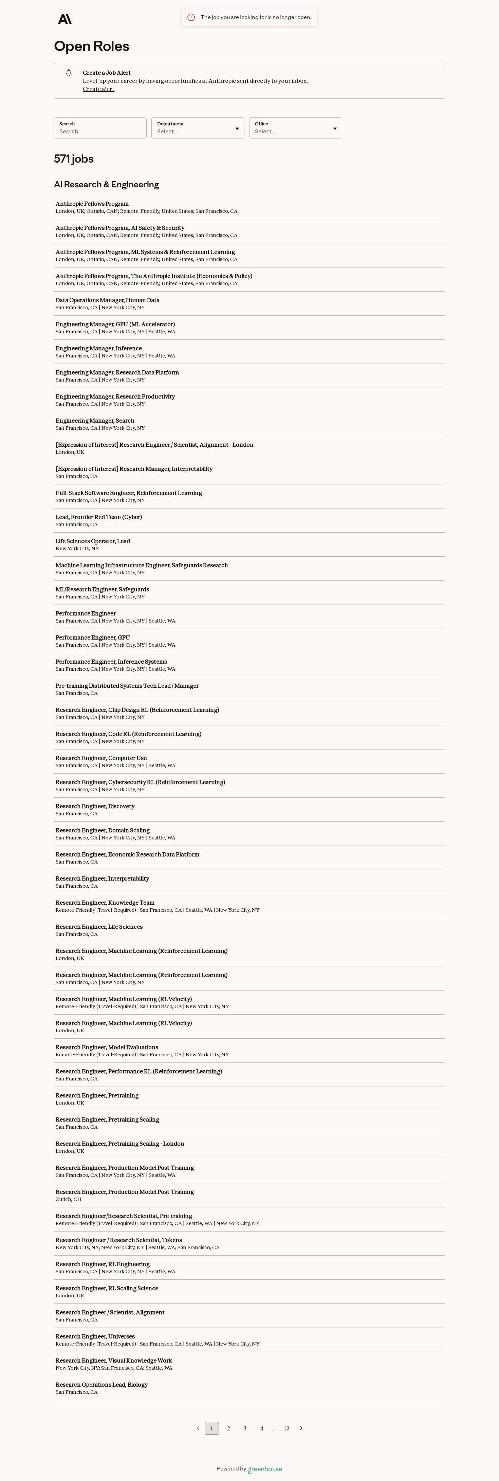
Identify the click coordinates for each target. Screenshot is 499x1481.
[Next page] (301, 1428)
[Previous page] (198, 1428)
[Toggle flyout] (237, 129)
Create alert (98, 89)
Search (67, 123)
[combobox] (157, 131)
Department (170, 123)
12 (286, 1428)
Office (261, 123)
